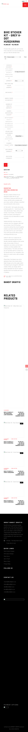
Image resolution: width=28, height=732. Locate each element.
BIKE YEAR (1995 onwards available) (9, 85)
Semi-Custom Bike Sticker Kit (13, 178)
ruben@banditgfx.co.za (9, 591)
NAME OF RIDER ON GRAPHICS (9, 99)
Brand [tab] (5, 192)
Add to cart (16, 164)
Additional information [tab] (11, 190)
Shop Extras (7, 556)
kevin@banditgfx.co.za (9, 589)
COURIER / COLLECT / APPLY (9, 145)
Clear (25, 57)
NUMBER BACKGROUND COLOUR (9, 112)
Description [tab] (7, 188)
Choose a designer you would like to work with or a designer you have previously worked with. (9, 73)
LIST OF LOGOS (9, 117)
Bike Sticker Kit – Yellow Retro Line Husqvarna (9, 413)
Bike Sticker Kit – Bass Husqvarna (9, 442)
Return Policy (7, 561)
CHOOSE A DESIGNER (9, 66)
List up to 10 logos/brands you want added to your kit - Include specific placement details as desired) (9, 124)
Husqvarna (10, 174)
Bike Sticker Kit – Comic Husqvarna (9, 471)
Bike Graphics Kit (10, 176)
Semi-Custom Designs (9, 551)
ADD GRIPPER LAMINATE (9, 150)
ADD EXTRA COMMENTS (9, 157)
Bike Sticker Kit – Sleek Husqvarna (9, 501)
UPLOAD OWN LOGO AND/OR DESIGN (9, 133)
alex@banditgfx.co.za (9, 586)
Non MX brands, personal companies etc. (9, 138)
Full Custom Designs (9, 553)
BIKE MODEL (9, 92)
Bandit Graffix (7, 184)
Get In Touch (7, 558)
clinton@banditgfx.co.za (9, 584)
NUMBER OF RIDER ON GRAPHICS (9, 106)
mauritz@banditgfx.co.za (10, 581)
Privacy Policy (7, 563)
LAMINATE (9, 80)
